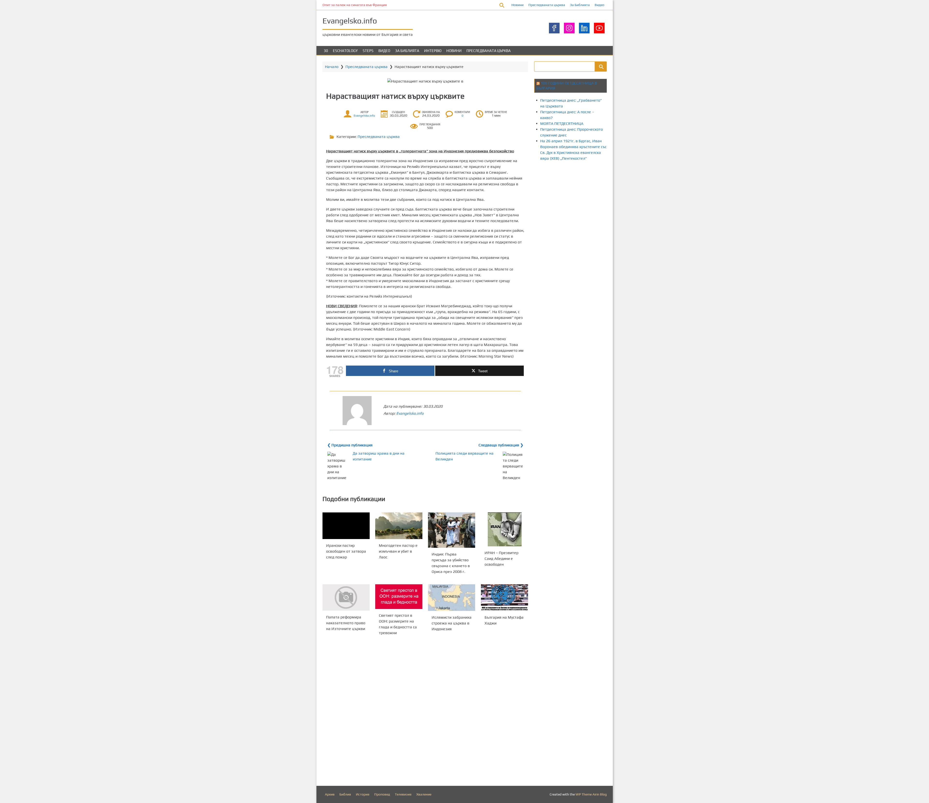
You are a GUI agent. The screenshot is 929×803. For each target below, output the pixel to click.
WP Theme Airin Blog (591, 794)
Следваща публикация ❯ (501, 445)
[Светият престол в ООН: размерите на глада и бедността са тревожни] (398, 596)
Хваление (423, 794)
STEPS (368, 51)
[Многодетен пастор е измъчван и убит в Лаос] (398, 525)
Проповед (382, 794)
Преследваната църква (546, 5)
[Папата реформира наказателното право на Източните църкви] (346, 597)
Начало (331, 66)
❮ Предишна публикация (350, 445)
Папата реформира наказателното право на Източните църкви (345, 623)
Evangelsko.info (349, 20)
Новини (517, 5)
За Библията (580, 5)
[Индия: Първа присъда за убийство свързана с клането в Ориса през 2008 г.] (451, 530)
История (362, 794)
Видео (599, 5)
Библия (345, 794)
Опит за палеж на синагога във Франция (354, 5)
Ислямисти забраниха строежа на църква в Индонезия (452, 623)
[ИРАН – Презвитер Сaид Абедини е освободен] (504, 529)
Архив (330, 794)
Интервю (433, 51)
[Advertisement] (622, 183)
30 (326, 51)
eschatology (345, 51)
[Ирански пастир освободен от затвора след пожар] (346, 525)
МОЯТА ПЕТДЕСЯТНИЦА (561, 123)
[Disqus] (425, 711)
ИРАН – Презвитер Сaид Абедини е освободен (501, 558)
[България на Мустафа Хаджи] (504, 597)
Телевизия (403, 794)
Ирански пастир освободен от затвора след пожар (346, 551)
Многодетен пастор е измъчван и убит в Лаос (398, 551)
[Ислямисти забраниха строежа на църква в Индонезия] (451, 597)
